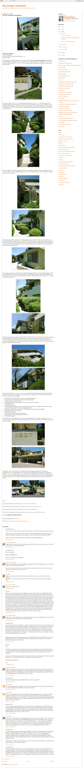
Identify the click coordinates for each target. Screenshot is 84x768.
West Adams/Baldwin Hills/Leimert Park (66, 120)
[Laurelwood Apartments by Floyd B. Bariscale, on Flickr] (28, 50)
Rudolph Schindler (16, 103)
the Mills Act (18, 63)
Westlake (60, 122)
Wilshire (60, 126)
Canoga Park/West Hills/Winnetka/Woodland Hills (68, 65)
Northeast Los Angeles (63, 88)
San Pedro (60, 98)
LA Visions (60, 159)
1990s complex (10, 473)
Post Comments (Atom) (13, 764)
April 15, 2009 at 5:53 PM (10, 612)
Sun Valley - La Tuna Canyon (64, 110)
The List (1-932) (61, 180)
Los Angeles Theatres (62, 168)
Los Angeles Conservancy (63, 163)
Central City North (62, 69)
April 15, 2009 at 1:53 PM (10, 539)
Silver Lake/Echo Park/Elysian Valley (66, 104)
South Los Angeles (62, 106)
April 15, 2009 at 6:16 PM (10, 620)
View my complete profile (69, 20)
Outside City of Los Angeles (64, 92)
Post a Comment (6, 758)
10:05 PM (18, 518)
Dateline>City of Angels (63, 141)
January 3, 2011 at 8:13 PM (10, 743)
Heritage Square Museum (63, 149)
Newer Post (5, 761)
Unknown (8, 684)
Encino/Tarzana (61, 73)
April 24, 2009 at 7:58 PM (10, 664)
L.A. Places (60, 157)
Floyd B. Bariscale (9, 542)
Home (28, 761)
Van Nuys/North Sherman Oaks (64, 118)
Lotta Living (61, 170)
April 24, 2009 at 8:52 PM (10, 675)
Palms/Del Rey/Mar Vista (63, 94)
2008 (61, 52)
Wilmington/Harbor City (63, 124)
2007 (61, 55)
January (63, 49)
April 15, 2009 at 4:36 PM (10, 588)
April (62, 33)
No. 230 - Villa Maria (65, 35)
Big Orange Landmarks (14, 6)
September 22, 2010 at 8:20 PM (10, 726)
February (63, 47)
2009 (61, 31)
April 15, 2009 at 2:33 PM (10, 571)
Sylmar (59, 116)
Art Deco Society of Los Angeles (65, 136)
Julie (6, 574)
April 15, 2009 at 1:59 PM (10, 547)
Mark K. (7, 692)
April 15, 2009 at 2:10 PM (10, 559)
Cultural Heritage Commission (20, 393)
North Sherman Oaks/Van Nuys (64, 86)
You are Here (61, 184)
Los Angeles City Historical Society (65, 161)
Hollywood (60, 77)
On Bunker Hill (61, 172)
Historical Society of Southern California (66, 151)
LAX (59, 79)
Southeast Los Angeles (63, 108)
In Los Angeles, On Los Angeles (65, 155)
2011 (61, 26)
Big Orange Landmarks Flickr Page (65, 138)
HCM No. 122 (36, 103)
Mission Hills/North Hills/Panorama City (66, 82)
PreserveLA (60, 176)
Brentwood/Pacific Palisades (64, 63)
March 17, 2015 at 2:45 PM (10, 755)
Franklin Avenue (61, 145)
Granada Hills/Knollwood (63, 75)
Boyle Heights (61, 61)
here (19, 586)
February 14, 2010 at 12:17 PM (10, 713)
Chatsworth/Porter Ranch (63, 71)
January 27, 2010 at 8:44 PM (10, 701)
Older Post (52, 761)
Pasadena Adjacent (62, 174)
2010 (61, 29)
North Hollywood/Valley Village (65, 84)
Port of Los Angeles (62, 96)
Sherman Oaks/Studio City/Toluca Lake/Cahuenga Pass (17, 521)
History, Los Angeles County (64, 153)
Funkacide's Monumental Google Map (66, 147)
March (62, 44)
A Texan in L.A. (61, 134)
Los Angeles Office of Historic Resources (66, 165)
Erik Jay (7, 716)
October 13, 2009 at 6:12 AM (10, 681)
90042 (59, 132)
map (25, 56)
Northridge (60, 90)
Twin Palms (21, 473)
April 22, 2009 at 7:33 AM (10, 641)
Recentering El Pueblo (63, 178)
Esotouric (60, 143)
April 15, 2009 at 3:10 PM (10, 581)
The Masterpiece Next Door (64, 182)
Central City (60, 67)
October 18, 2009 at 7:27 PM (10, 689)
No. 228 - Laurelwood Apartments (12, 15)
